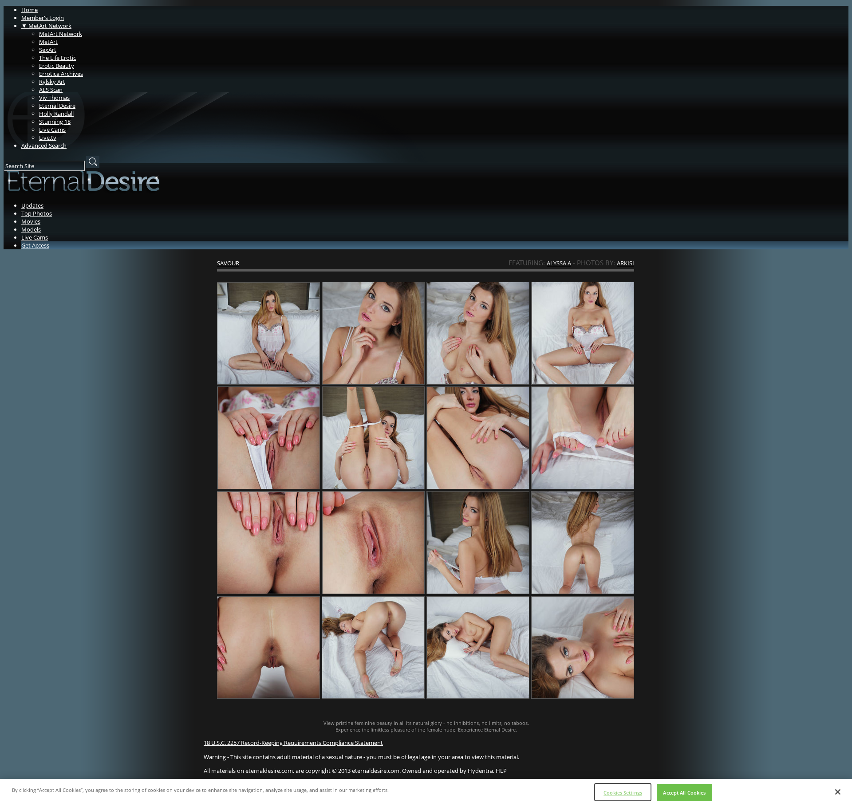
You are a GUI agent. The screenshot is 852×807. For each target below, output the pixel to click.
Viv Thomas (54, 98)
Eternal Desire (57, 106)
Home (29, 10)
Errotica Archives (61, 74)
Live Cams (52, 130)
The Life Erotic (57, 58)
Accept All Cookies (684, 792)
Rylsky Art (52, 82)
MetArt (48, 42)
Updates (32, 205)
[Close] (838, 792)
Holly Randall (56, 114)
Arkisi (625, 263)
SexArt (47, 50)
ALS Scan (51, 90)
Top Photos (36, 213)
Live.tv (47, 138)
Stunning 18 (55, 122)
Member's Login (42, 18)
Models (31, 229)
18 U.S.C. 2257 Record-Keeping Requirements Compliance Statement (293, 743)
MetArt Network (46, 26)
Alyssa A (559, 263)
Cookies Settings (623, 792)
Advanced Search (44, 146)
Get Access (35, 245)
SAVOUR (228, 263)
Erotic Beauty (56, 66)
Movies (30, 221)
